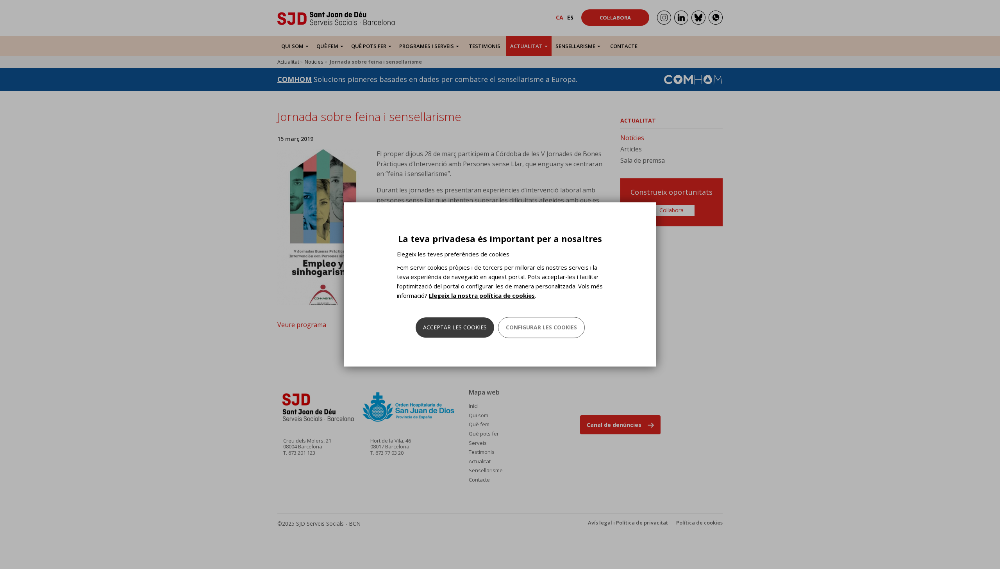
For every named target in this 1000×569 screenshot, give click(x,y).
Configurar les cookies (541, 327)
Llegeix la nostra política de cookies (482, 296)
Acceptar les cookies (455, 327)
